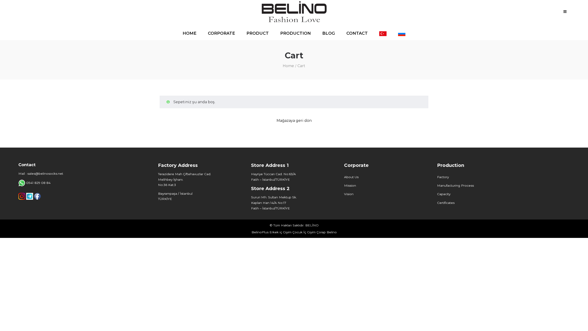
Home (288, 66)
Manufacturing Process (455, 185)
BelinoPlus (260, 232)
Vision (348, 194)
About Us (351, 177)
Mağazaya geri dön (294, 120)
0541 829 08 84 (38, 183)
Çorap (321, 232)
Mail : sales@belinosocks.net (40, 173)
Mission (350, 185)
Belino (332, 232)
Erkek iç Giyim (280, 232)
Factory (443, 177)
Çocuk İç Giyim (304, 232)
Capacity (443, 194)
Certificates (446, 203)
